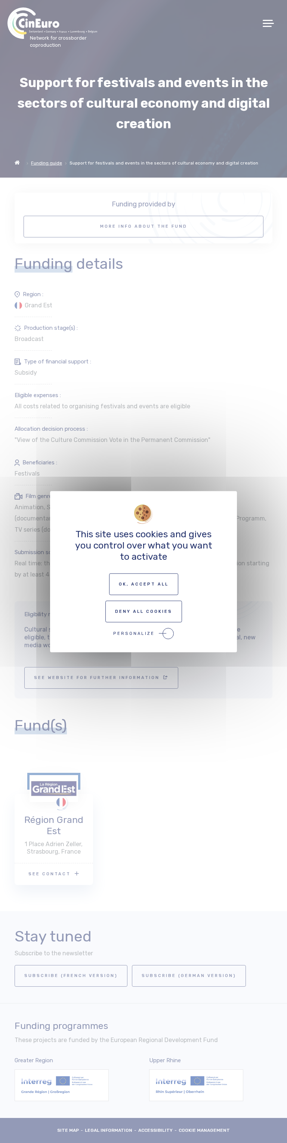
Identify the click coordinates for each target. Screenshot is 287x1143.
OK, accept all (144, 583)
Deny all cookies (143, 611)
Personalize (134, 633)
